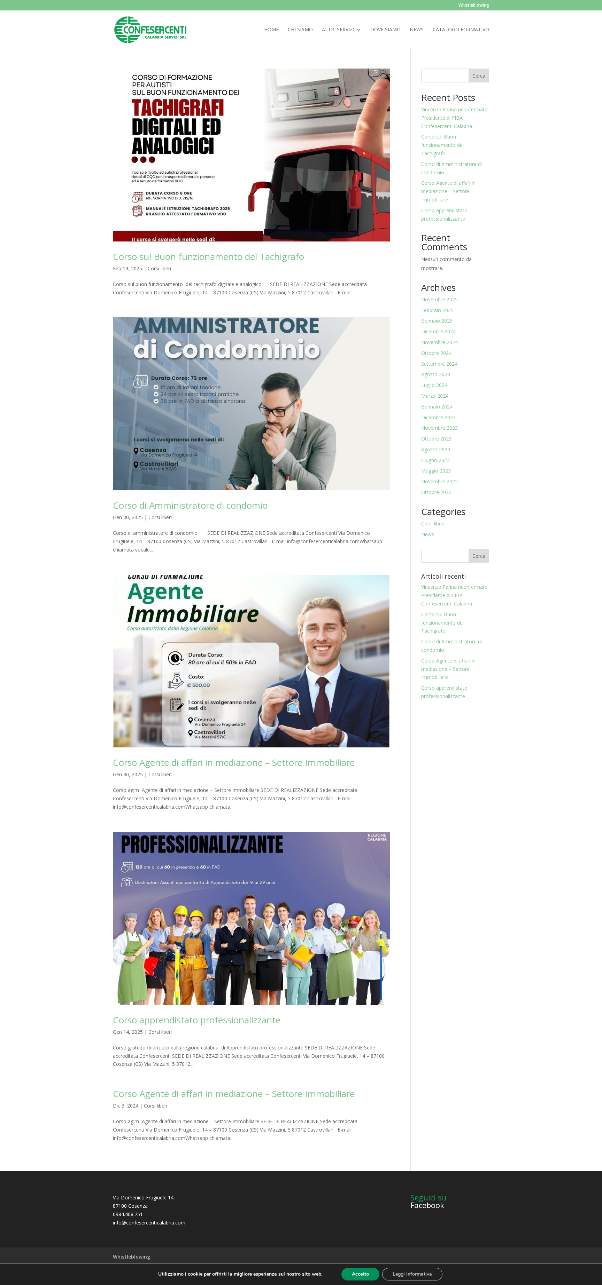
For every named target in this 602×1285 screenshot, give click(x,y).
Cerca (478, 75)
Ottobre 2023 (436, 438)
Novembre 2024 (439, 342)
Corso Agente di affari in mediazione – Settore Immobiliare (234, 762)
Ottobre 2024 (436, 353)
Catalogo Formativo (461, 30)
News (417, 30)
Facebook (427, 1205)
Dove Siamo (385, 30)
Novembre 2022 (439, 481)
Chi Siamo (300, 30)
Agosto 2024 (435, 374)
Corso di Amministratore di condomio (190, 505)
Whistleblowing (473, 5)
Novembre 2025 (439, 299)
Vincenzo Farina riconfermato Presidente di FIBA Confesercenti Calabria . (454, 117)
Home (271, 30)
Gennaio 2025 (437, 320)
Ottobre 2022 (436, 492)
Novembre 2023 (439, 428)
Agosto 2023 (435, 449)
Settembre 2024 (439, 363)
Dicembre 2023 (438, 417)
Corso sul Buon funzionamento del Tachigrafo (208, 256)
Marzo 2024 (434, 395)
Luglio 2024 (434, 385)
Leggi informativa (412, 1274)
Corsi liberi (159, 268)
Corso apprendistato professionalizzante (196, 1020)
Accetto (360, 1274)
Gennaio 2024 (437, 406)
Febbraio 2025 (437, 310)
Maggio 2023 (436, 470)
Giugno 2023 (435, 460)
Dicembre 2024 (438, 331)
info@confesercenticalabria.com (149, 1222)
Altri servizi (338, 30)
